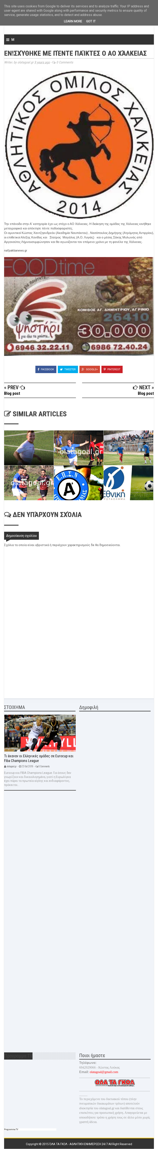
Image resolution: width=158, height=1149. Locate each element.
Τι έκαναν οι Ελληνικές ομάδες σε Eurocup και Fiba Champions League (38, 758)
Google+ (91, 369)
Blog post (12, 393)
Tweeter (70, 369)
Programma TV (11, 1129)
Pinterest (113, 369)
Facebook (47, 369)
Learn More (73, 21)
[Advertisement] (35, 664)
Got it (91, 21)
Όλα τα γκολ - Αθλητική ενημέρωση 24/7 (78, 1144)
